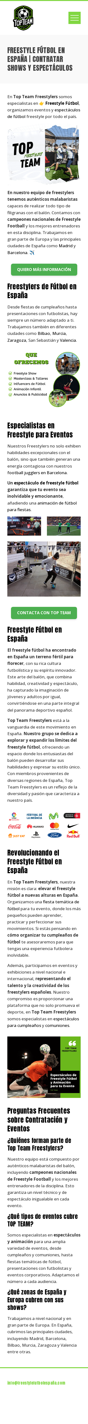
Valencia (68, 340)
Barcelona (17, 252)
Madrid (66, 245)
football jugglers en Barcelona (37, 472)
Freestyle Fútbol (62, 103)
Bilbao (44, 333)
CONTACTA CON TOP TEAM (44, 612)
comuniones (57, 1025)
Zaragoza (16, 340)
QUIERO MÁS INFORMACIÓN (44, 269)
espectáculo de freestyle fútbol (46, 483)
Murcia (59, 333)
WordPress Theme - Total (41, 1409)
